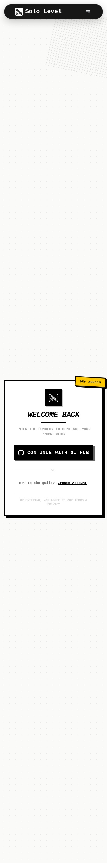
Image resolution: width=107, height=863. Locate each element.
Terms (79, 500)
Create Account (72, 483)
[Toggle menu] (88, 12)
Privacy (53, 504)
